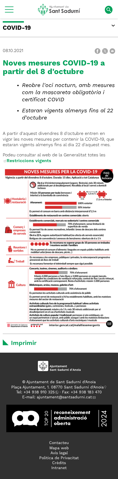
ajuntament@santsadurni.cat (64, 397)
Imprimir (23, 343)
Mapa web (59, 448)
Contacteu (59, 443)
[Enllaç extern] (5, 161)
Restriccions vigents (29, 161)
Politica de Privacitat (59, 458)
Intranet (59, 468)
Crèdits (59, 463)
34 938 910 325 (40, 392)
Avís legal (59, 453)
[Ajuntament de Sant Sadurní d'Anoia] (59, 13)
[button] (9, 11)
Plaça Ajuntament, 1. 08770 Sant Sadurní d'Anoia (57, 387)
